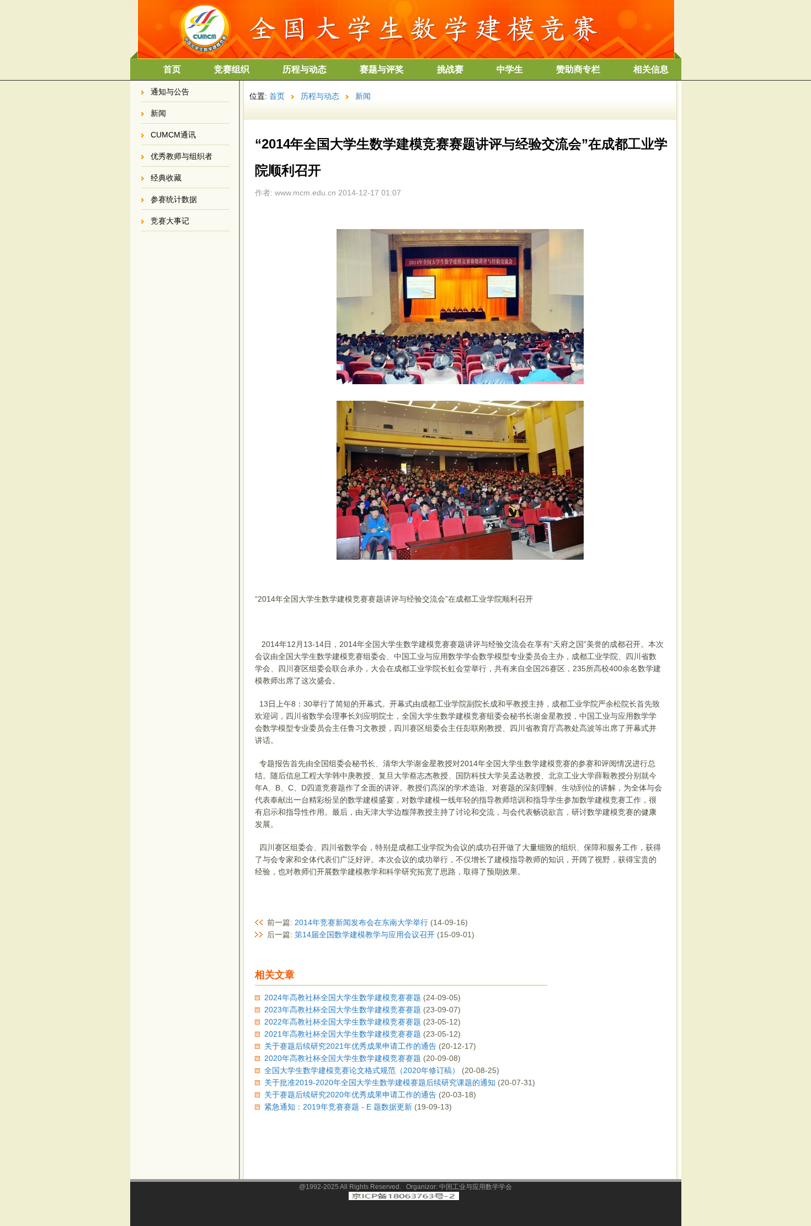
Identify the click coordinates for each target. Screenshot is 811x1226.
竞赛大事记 (170, 220)
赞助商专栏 (578, 69)
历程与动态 (304, 69)
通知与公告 (170, 91)
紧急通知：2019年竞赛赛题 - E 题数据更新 (338, 1106)
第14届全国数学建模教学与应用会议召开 (365, 934)
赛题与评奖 (382, 69)
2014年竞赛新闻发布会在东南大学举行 (361, 922)
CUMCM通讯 (173, 134)
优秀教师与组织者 (181, 156)
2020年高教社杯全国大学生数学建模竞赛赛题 (342, 1058)
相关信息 (651, 69)
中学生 (510, 69)
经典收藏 (166, 177)
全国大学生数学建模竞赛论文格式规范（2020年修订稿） (362, 1070)
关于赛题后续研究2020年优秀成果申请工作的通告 (350, 1094)
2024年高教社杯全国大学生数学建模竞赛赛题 (342, 997)
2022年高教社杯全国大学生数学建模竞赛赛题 (342, 1021)
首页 (172, 69)
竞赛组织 (231, 69)
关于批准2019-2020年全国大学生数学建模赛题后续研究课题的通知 (379, 1082)
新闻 (158, 113)
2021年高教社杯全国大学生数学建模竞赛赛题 (342, 1033)
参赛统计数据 (174, 199)
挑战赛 (450, 69)
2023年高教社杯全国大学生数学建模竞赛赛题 (342, 1009)
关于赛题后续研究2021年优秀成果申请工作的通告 (350, 1046)
